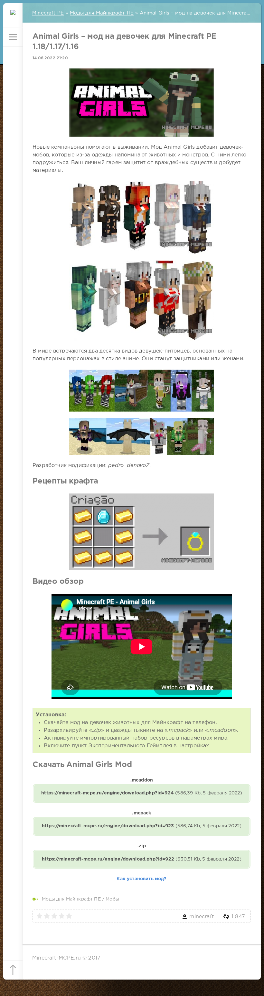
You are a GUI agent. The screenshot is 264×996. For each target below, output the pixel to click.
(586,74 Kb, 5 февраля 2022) (141, 826)
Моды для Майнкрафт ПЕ (71, 899)
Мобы (112, 899)
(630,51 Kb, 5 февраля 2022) (141, 859)
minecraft (201, 916)
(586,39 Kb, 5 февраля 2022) (141, 793)
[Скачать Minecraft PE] (13, 17)
